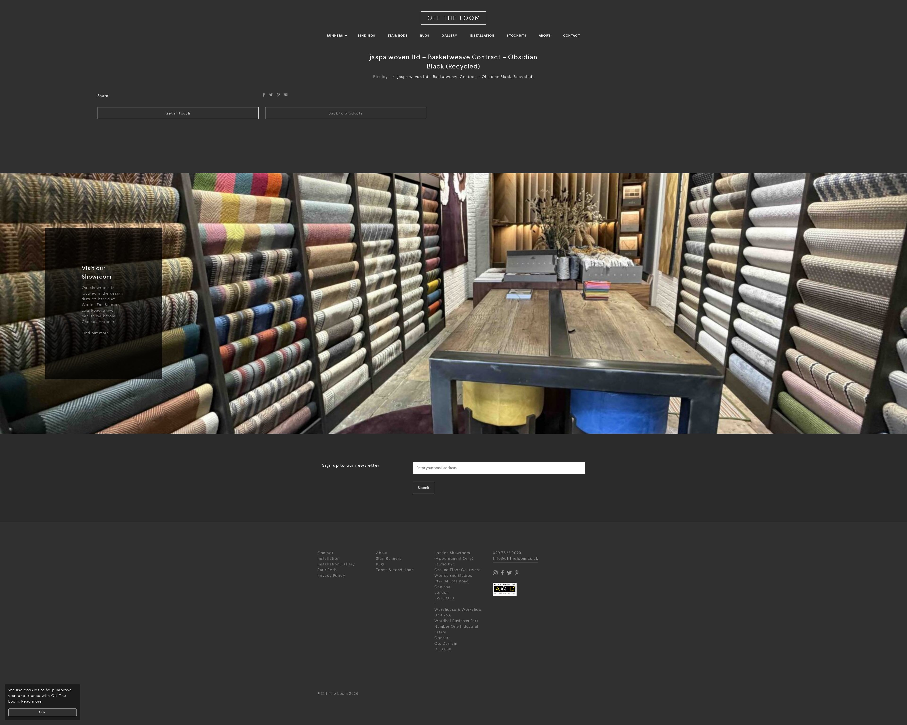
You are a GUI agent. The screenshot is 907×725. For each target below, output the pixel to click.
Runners (335, 35)
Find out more (95, 333)
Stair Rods (398, 35)
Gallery (449, 35)
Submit (423, 487)
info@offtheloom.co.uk (515, 559)
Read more (31, 701)
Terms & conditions (395, 570)
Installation (482, 35)
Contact (571, 35)
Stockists (516, 35)
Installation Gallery (336, 564)
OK (42, 712)
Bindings (366, 35)
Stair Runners (389, 558)
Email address (426, 460)
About (545, 35)
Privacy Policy (331, 575)
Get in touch (178, 113)
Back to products (346, 113)
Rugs (424, 35)
